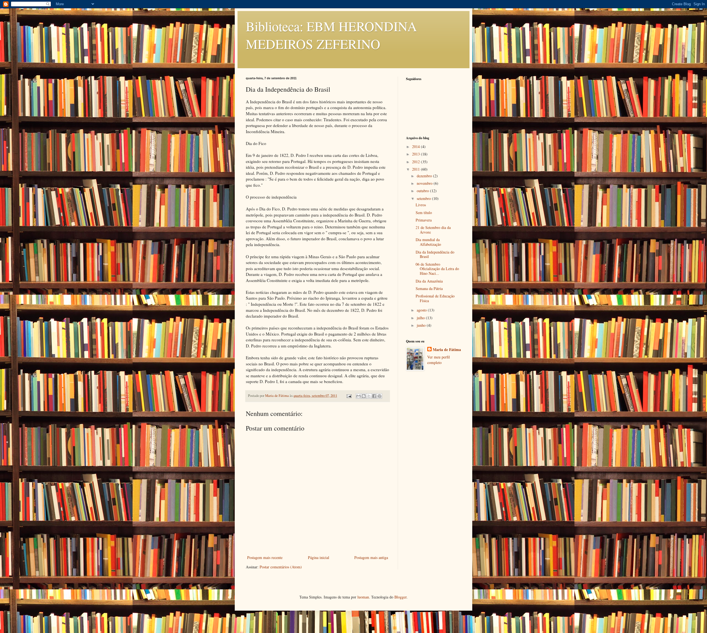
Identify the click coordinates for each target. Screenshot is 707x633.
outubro (423, 190)
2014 (416, 146)
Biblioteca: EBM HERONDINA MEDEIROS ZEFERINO (331, 34)
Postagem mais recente (265, 557)
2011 (416, 169)
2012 (416, 161)
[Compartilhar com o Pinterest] (379, 396)
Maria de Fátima (447, 349)
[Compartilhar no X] (369, 396)
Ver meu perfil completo (438, 359)
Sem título (424, 212)
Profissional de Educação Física (435, 298)
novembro (425, 183)
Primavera (424, 220)
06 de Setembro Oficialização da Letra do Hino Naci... (437, 269)
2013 (416, 154)
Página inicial (318, 557)
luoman (363, 597)
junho (422, 325)
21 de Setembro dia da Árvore (433, 230)
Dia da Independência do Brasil (435, 254)
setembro (424, 198)
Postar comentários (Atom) (281, 566)
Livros (421, 204)
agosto (422, 310)
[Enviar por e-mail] (358, 396)
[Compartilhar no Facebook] (374, 396)
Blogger (400, 597)
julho (421, 317)
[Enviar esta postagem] (348, 395)
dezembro (425, 175)
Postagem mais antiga (371, 557)
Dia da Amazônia (429, 281)
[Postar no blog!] (363, 396)
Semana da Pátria (429, 288)
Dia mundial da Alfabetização (428, 242)
